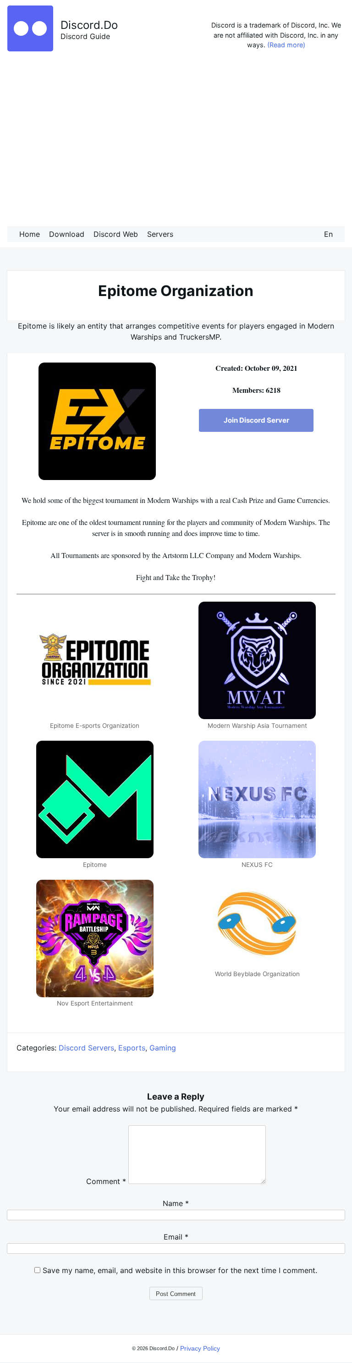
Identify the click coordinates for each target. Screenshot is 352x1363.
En (328, 234)
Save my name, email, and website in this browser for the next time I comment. (180, 1270)
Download (66, 234)
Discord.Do (89, 25)
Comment (106, 1181)
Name (176, 1203)
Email (176, 1236)
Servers (160, 234)
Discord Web (116, 234)
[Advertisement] (176, 140)
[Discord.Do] (30, 48)
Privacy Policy (200, 1348)
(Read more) (286, 45)
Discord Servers (86, 1047)
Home (29, 234)
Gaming (162, 1047)
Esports (131, 1047)
